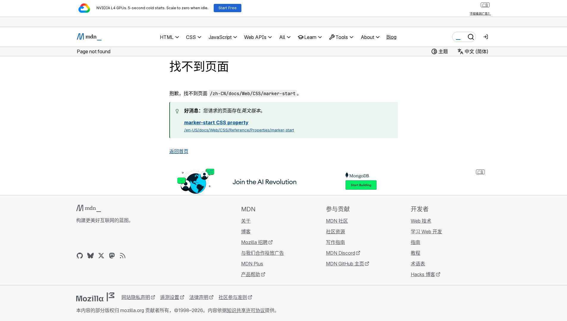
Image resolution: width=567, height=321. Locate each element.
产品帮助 (250, 274)
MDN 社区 (337, 221)
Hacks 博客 (423, 274)
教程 (415, 253)
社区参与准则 (232, 297)
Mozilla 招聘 (254, 242)
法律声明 (198, 297)
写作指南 (335, 242)
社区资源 (335, 232)
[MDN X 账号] (101, 255)
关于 (246, 221)
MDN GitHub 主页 (345, 264)
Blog (391, 37)
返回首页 (178, 151)
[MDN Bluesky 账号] (90, 255)
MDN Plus (252, 264)
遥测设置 (169, 297)
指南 (415, 242)
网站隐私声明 (135, 297)
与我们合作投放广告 (262, 253)
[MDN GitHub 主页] (79, 255)
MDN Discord (340, 253)
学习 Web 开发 (426, 232)
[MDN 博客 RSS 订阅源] (122, 255)
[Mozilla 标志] (95, 296)
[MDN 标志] (88, 208)
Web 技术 (421, 221)
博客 (246, 232)
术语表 (418, 264)
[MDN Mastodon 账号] (111, 255)
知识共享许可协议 (246, 310)
